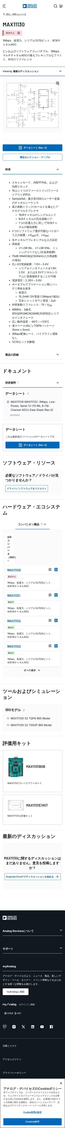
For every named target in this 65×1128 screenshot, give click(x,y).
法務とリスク (10, 1045)
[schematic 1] (32, 106)
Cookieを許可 (33, 1121)
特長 (8, 169)
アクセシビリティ (12, 1059)
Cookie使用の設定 (32, 1112)
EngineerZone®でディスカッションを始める (30, 876)
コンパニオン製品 (30, 524)
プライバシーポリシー (14, 1072)
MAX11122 (14, 620)
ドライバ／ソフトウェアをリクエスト (26, 488)
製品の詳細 (12, 354)
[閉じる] (61, 1083)
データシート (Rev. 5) (35, 147)
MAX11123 (14, 646)
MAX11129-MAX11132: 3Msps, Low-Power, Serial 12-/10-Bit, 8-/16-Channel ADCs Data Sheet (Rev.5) (33, 406)
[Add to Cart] (56, 569)
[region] (32, 1103)
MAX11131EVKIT (37, 805)
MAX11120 (14, 570)
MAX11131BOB (35, 766)
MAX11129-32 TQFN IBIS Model (30, 718)
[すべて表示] (32, 670)
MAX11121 (13, 595)
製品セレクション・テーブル (35, 157)
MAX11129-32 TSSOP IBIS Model (31, 725)
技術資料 (11, 382)
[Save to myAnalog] (50, 569)
